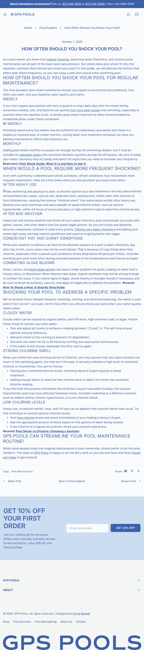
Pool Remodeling (46, 621)
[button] (137, 14)
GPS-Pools (21, 613)
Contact (81, 621)
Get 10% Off (125, 527)
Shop (6, 621)
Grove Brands (81, 613)
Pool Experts (48, 28)
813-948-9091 (72, 4)
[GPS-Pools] (22, 14)
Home (28, 28)
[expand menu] (5, 14)
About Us (66, 621)
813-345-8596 (95, 4)
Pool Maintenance (22, 471)
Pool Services (22, 621)
